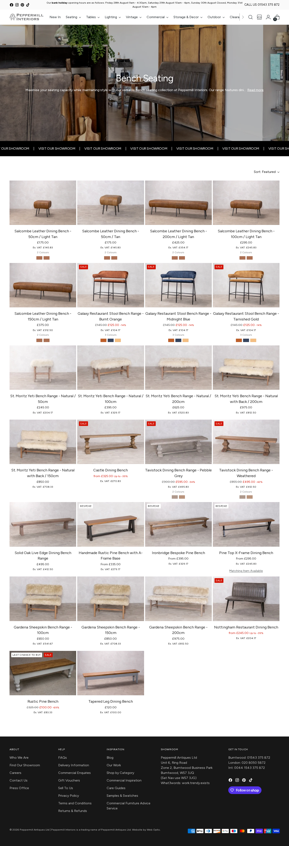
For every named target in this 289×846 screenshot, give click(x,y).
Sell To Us (65, 788)
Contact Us (19, 780)
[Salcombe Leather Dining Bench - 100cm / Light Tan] (246, 203)
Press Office (19, 788)
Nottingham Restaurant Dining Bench (246, 627)
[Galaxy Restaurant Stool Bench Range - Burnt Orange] (110, 285)
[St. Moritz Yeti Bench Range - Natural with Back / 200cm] (246, 367)
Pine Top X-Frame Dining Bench (246, 552)
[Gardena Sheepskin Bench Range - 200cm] (178, 598)
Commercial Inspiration (124, 780)
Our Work (114, 765)
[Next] (243, 17)
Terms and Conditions (75, 803)
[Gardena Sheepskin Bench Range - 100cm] (43, 598)
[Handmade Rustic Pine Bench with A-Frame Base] (110, 524)
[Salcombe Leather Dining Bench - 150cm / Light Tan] (43, 285)
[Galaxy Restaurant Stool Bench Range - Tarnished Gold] (246, 285)
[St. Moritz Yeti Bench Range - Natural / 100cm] (110, 367)
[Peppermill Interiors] (26, 17)
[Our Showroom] (259, 17)
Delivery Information (73, 765)
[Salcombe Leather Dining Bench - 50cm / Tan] (110, 203)
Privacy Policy (68, 796)
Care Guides (116, 788)
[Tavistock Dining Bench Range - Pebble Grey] (178, 442)
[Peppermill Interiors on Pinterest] (22, 5)
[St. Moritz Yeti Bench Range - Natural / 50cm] (43, 367)
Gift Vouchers (69, 780)
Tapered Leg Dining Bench (110, 701)
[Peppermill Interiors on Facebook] (12, 5)
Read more (255, 90)
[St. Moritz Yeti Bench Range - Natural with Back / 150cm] (43, 442)
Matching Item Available (246, 571)
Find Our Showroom (25, 765)
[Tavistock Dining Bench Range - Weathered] (246, 442)
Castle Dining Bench (110, 470)
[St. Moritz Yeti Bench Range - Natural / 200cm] (178, 367)
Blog (110, 758)
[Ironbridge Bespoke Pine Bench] (178, 524)
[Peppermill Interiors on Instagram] (17, 5)
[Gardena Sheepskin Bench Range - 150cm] (110, 598)
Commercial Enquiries (74, 773)
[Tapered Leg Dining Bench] (110, 673)
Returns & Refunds (72, 811)
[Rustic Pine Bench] (43, 673)
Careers (15, 773)
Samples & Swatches (122, 796)
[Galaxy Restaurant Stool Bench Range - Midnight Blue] (178, 285)
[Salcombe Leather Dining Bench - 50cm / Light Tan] (43, 203)
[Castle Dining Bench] (110, 442)
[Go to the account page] (268, 17)
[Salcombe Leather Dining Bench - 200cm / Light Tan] (178, 203)
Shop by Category (120, 773)
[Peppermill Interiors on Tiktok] (28, 5)
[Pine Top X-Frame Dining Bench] (246, 524)
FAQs (62, 758)
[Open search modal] (250, 17)
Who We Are (19, 758)
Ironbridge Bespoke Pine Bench (178, 552)
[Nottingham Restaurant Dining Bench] (246, 598)
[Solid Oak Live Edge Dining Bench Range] (43, 524)
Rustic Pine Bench (43, 701)
